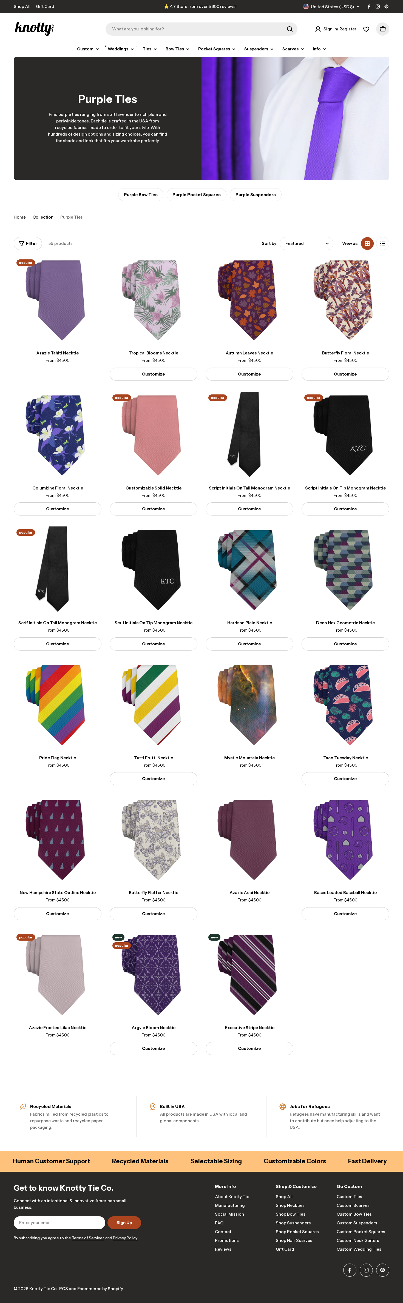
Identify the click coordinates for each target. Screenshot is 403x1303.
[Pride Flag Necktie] (57, 705)
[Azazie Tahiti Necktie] (57, 300)
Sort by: (269, 243)
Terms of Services (88, 1237)
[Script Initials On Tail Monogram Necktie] (249, 435)
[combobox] (201, 29)
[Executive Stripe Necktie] (249, 975)
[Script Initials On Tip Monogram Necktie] (345, 435)
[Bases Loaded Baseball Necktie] (345, 840)
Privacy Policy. (125, 1237)
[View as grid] (367, 243)
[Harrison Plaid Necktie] (249, 570)
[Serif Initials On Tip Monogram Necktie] (153, 570)
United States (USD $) (332, 6)
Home (20, 217)
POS (63, 1288)
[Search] (289, 29)
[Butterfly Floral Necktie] (345, 300)
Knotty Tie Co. (43, 1288)
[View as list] (382, 243)
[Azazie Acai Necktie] (249, 840)
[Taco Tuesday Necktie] (345, 705)
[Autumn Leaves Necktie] (249, 300)
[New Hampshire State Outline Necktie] (57, 840)
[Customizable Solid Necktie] (153, 435)
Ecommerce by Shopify (100, 1288)
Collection (43, 217)
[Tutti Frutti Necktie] (153, 705)
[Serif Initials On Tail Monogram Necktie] (57, 570)
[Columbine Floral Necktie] (57, 435)
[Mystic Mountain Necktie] (249, 705)
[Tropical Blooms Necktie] (153, 300)
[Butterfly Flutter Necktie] (153, 840)
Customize (153, 374)
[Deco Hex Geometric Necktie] (345, 570)
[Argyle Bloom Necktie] (153, 975)
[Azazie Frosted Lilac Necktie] (57, 975)
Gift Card (45, 6)
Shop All (22, 6)
